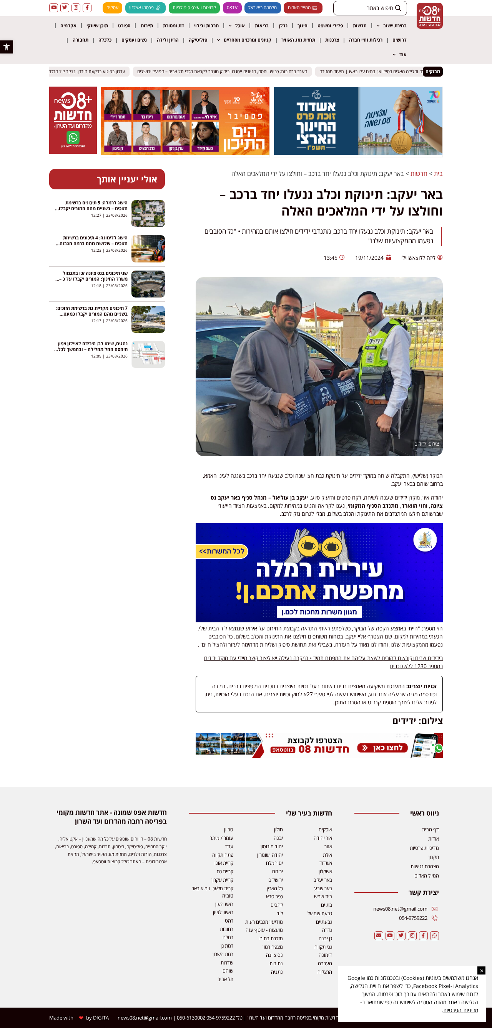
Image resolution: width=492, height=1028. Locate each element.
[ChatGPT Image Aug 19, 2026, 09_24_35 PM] (319, 755)
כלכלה (104, 40)
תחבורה (80, 40)
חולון (278, 829)
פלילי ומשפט (330, 25)
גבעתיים (324, 921)
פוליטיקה (198, 40)
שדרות (227, 962)
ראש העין (224, 904)
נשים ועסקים (134, 40)
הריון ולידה (168, 40)
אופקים (325, 829)
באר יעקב (323, 879)
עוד (403, 54)
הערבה (325, 963)
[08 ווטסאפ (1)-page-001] (73, 151)
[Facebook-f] (87, 7)
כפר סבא (274, 896)
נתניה (277, 971)
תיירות (147, 25)
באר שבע (323, 888)
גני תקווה (323, 946)
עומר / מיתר (221, 837)
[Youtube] (53, 7)
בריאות (262, 25)
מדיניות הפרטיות (460, 1010)
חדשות (360, 25)
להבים (277, 904)
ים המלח (274, 862)
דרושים (399, 40)
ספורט (124, 25)
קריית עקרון (222, 879)
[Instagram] (75, 7)
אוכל (240, 25)
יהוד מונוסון (272, 846)
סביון (228, 829)
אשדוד (325, 862)
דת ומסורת (173, 25)
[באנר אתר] (319, 620)
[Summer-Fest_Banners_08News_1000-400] (185, 152)
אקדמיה (68, 25)
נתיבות (276, 963)
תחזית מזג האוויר (298, 40)
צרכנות (332, 40)
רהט (229, 920)
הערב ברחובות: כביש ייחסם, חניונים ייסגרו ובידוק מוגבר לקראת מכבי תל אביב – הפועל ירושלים (230, 71)
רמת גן (227, 945)
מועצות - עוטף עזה (264, 929)
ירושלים (275, 879)
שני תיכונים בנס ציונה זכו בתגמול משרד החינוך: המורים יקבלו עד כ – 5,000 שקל (93, 279)
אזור (328, 846)
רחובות (226, 929)
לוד (280, 913)
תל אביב (225, 979)
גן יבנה (325, 938)
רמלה (228, 937)
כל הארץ (275, 888)
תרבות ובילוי (206, 25)
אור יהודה (323, 837)
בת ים (326, 904)
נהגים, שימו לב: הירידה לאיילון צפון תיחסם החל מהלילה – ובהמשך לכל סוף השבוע (93, 349)
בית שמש (323, 896)
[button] (6, 46)
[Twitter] (64, 7)
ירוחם (277, 871)
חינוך (303, 25)
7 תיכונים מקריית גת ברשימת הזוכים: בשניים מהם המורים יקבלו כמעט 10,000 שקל (92, 314)
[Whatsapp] (434, 935)
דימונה (325, 954)
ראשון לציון (223, 912)
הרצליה (324, 971)
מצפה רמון (273, 946)
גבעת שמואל (320, 913)
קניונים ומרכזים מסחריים (247, 40)
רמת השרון (223, 954)
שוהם (228, 970)
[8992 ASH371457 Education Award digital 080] (358, 152)
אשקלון (325, 871)
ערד (229, 846)
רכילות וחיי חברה (365, 40)
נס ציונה (274, 954)
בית (438, 173)
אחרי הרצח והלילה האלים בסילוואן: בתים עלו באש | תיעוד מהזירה (387, 71)
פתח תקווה (222, 854)
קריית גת (225, 871)
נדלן (283, 25)
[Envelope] (378, 935)
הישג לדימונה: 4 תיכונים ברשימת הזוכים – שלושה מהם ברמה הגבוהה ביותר (92, 243)
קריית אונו (223, 862)
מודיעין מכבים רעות (264, 921)
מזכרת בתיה (271, 938)
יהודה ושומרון (270, 854)
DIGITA (101, 1017)
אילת (327, 854)
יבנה (278, 837)
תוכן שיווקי (97, 25)
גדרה (327, 929)
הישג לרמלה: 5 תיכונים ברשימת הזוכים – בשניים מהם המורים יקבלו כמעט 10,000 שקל (93, 208)
